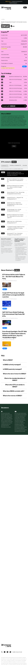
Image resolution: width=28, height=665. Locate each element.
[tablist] (14, 165)
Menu (25, 7)
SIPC (5, 660)
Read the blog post (13, 3)
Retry (14, 146)
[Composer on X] (2, 652)
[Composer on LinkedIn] (4, 652)
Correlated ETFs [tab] (4, 165)
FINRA (2, 660)
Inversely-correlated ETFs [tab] (15, 165)
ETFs (3, 19)
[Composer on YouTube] (7, 652)
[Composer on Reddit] (10, 652)
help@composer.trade (17, 652)
